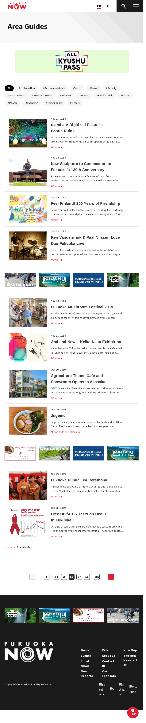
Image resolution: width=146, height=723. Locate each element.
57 (79, 577)
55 (64, 577)
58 (86, 577)
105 (96, 577)
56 (71, 577)
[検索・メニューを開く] (130, 6)
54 (56, 577)
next (111, 577)
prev (32, 577)
